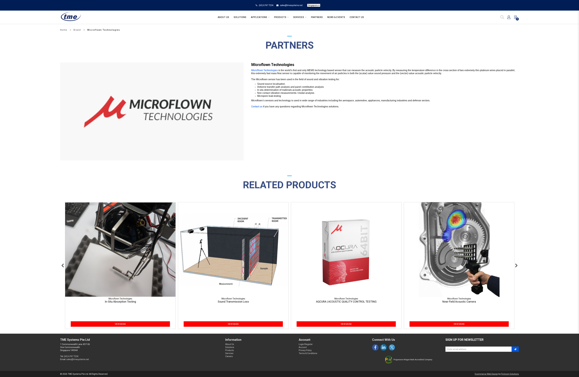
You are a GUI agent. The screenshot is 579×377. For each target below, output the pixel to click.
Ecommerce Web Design (486, 374)
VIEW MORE (120, 324)
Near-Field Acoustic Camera (459, 301)
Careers (229, 356)
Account (303, 347)
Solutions (229, 347)
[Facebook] (375, 347)
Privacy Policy (305, 350)
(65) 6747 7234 (266, 5)
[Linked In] (383, 347)
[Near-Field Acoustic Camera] (459, 249)
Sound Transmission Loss (233, 301)
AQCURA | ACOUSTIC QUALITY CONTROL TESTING (346, 301)
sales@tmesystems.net (291, 5)
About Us (229, 344)
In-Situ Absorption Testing (120, 301)
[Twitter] (392, 347)
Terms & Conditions (308, 353)
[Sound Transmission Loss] (233, 249)
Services (229, 353)
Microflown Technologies (103, 30)
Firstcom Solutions (510, 374)
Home (63, 30)
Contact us (256, 106)
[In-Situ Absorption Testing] (120, 249)
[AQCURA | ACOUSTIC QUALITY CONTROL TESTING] (346, 249)
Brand (77, 30)
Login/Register (306, 344)
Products (229, 350)
